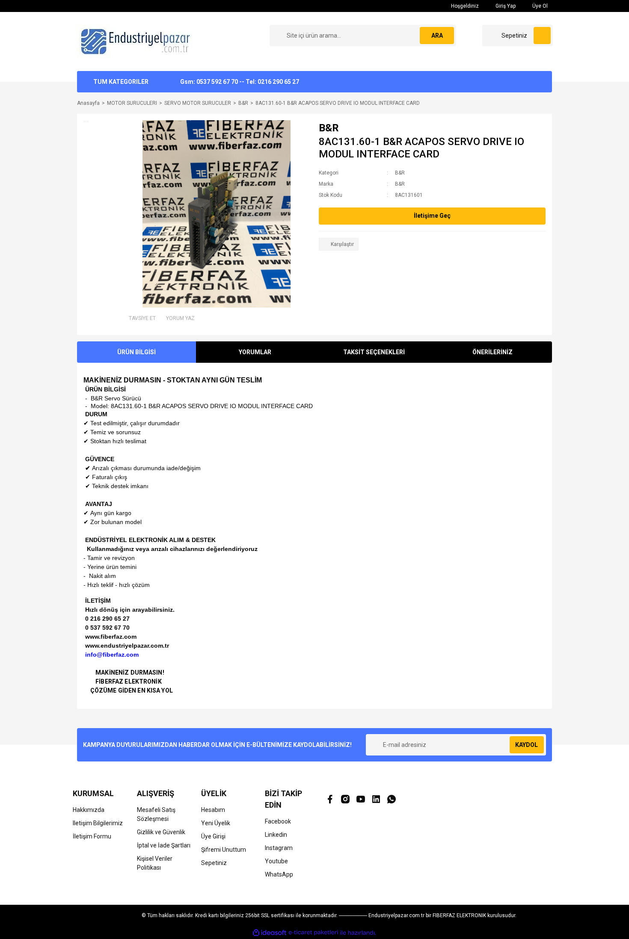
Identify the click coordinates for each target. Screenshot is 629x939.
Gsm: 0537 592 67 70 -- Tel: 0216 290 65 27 (239, 81)
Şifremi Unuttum (223, 849)
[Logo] (136, 41)
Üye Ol (539, 6)
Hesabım (213, 809)
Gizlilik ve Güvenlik (161, 832)
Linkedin (276, 834)
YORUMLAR (255, 352)
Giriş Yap (505, 6)
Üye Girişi (213, 836)
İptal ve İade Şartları (163, 845)
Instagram (279, 847)
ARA (437, 35)
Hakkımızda (88, 809)
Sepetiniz (214, 862)
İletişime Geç (432, 215)
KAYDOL (526, 744)
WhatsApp (279, 874)
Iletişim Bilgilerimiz (98, 823)
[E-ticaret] (313, 932)
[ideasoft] (269, 933)
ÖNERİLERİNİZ (492, 352)
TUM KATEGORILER (120, 81)
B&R (329, 128)
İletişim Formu (92, 836)
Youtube (276, 861)
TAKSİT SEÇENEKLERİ (374, 352)
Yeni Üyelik (215, 823)
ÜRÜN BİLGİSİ (136, 352)
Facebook (278, 821)
